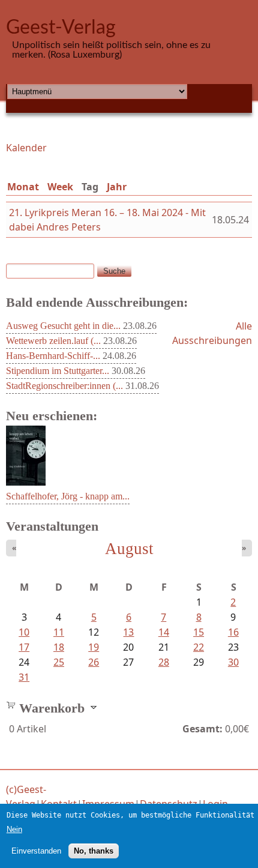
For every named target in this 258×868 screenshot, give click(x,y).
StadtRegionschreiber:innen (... (64, 386)
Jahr (117, 186)
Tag (92, 186)
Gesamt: (202, 728)
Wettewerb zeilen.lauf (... (53, 341)
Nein (14, 829)
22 (198, 647)
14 (163, 632)
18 (58, 647)
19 (93, 647)
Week (60, 186)
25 (58, 662)
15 (198, 632)
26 (93, 662)
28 (163, 662)
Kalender (26, 147)
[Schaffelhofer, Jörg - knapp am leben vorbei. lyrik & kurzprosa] (26, 482)
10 (24, 632)
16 (233, 632)
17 (24, 647)
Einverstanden (36, 850)
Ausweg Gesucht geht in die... (63, 326)
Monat (23, 186)
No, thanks (93, 850)
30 (233, 662)
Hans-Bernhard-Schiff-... (53, 356)
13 (128, 632)
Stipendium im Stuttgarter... (57, 371)
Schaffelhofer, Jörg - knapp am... (68, 496)
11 (58, 632)
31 (24, 677)
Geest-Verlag (61, 27)
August (129, 549)
